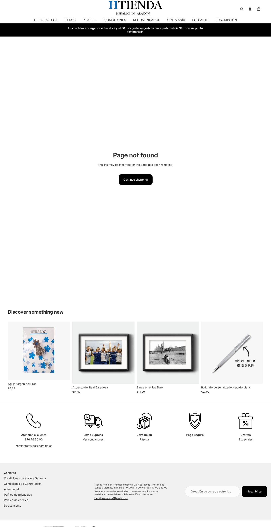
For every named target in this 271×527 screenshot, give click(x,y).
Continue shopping (135, 179)
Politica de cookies (16, 500)
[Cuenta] (250, 9)
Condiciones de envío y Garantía (25, 478)
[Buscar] (241, 9)
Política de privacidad (18, 494)
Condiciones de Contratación (22, 483)
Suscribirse (254, 491)
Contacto (10, 472)
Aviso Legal (11, 489)
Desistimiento (12, 505)
